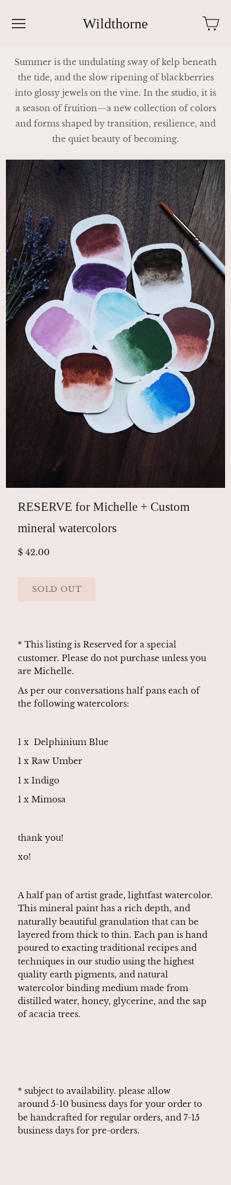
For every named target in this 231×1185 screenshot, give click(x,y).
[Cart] (211, 24)
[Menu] (18, 24)
